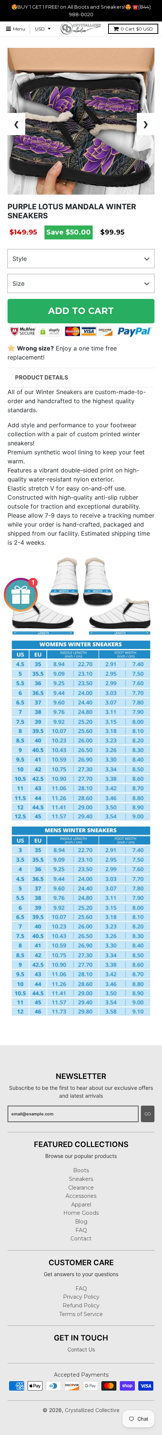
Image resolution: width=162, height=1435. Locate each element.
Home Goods (81, 1213)
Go (148, 1114)
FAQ (81, 1230)
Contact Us (81, 1349)
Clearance (81, 1187)
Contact (81, 1238)
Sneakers (81, 1179)
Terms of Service (81, 1314)
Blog (81, 1221)
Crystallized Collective (92, 1410)
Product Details (41, 377)
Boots (81, 1170)
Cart (137, 29)
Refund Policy (81, 1305)
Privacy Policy (81, 1296)
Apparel (81, 1204)
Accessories (81, 1196)
